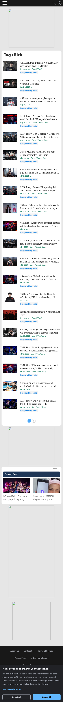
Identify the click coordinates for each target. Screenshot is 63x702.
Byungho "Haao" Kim (40, 104)
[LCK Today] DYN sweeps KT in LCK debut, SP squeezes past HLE (38, 402)
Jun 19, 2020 (25, 389)
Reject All (16, 697)
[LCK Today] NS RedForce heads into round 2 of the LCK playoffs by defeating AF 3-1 (39, 118)
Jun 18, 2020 (25, 407)
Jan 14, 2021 (25, 300)
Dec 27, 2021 (25, 69)
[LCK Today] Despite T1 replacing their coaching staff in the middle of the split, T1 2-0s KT (39, 189)
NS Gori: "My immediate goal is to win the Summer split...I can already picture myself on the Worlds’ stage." (39, 207)
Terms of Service (45, 650)
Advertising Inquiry (40, 658)
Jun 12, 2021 (25, 282)
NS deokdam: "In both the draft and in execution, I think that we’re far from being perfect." (39, 278)
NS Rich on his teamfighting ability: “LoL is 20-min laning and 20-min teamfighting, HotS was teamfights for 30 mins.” (39, 171)
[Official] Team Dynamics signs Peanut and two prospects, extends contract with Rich (40, 331)
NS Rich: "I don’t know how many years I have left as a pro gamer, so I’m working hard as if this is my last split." (39, 260)
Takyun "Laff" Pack (38, 176)
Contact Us (28, 650)
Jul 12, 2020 (24, 354)
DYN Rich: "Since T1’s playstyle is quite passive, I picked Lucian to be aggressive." (39, 349)
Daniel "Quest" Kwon (40, 122)
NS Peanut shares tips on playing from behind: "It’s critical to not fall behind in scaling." (38, 100)
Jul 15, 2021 (24, 193)
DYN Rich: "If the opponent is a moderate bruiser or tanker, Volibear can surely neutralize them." (39, 367)
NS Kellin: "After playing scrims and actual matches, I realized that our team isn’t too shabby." (39, 224)
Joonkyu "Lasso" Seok (39, 389)
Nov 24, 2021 (25, 87)
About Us (14, 650)
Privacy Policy (21, 658)
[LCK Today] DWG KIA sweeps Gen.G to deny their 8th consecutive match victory (40, 242)
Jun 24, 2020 (25, 371)
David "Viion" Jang (39, 69)
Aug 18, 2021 (25, 104)
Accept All (46, 697)
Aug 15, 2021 (25, 140)
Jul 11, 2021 (24, 211)
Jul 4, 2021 (24, 247)
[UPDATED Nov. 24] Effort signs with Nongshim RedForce (38, 82)
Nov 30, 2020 (25, 336)
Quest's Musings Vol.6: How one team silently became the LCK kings (37, 153)
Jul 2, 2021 (24, 265)
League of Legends (28, 72)
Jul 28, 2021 (24, 158)
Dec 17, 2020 (25, 318)
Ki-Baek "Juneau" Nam (40, 282)
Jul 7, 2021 (24, 229)
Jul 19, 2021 (24, 176)
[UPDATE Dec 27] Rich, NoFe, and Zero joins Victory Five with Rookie (39, 64)
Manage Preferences (11, 689)
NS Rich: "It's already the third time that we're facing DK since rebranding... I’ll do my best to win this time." (39, 296)
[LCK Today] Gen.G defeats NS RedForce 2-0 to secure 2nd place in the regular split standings (39, 135)
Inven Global (16, 3)
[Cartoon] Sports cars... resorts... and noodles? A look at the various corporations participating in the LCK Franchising (39, 385)
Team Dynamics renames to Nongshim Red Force (40, 313)
